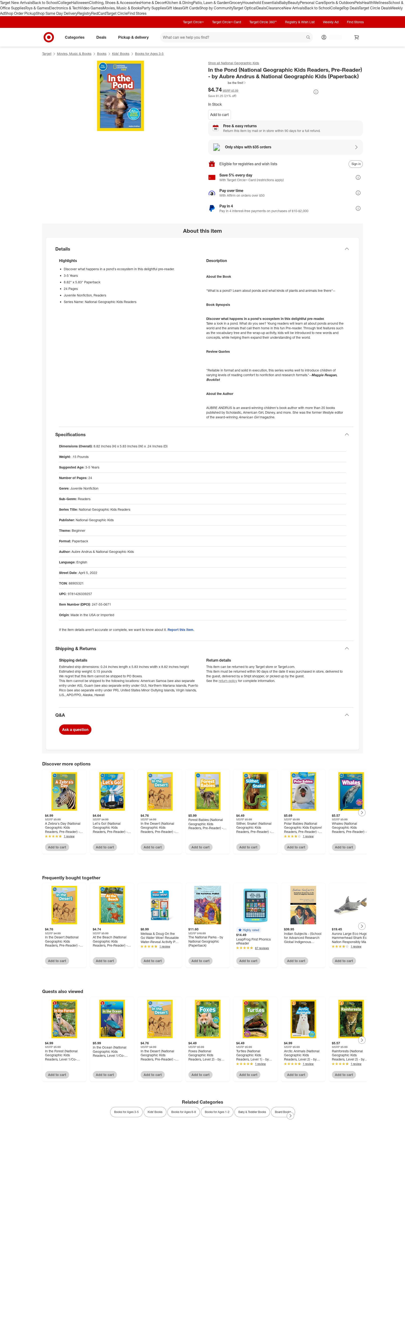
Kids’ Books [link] (155, 1112)
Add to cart (219, 114)
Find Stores (137, 13)
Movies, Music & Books (122, 8)
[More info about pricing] (316, 92)
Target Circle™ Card (226, 22)
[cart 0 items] (357, 37)
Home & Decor (152, 2)
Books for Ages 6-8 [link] (183, 1112)
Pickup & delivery (133, 37)
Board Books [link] (283, 1112)
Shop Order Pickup (20, 13)
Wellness (380, 2)
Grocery (236, 2)
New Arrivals (294, 8)
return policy (228, 681)
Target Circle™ (193, 22)
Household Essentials (261, 2)
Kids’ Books (120, 54)
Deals (261, 8)
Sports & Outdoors (339, 2)
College (64, 2)
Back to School (45, 2)
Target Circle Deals (374, 8)
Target (46, 54)
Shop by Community (216, 8)
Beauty (294, 2)
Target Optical (244, 8)
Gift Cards (190, 8)
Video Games (91, 8)
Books (101, 54)
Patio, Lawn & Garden (211, 2)
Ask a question (75, 729)
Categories (75, 37)
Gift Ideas (174, 8)
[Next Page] (362, 812)
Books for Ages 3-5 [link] (126, 1112)
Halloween (80, 2)
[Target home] (48, 37)
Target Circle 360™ (263, 22)
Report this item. (181, 630)
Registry (84, 13)
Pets (358, 2)
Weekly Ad (330, 22)
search (308, 37)
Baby (283, 2)
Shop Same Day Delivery (56, 13)
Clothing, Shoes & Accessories (114, 2)
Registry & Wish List (300, 22)
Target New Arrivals (16, 2)
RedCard (98, 13)
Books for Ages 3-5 (149, 54)
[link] (227, 83)
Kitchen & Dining (179, 2)
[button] (227, 83)
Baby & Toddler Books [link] (252, 1112)
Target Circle (117, 13)
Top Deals (351, 8)
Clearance (275, 8)
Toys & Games (37, 8)
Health (367, 2)
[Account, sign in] (333, 37)
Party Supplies (154, 8)
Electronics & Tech (64, 8)
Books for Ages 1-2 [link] (217, 1112)
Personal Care (312, 2)
